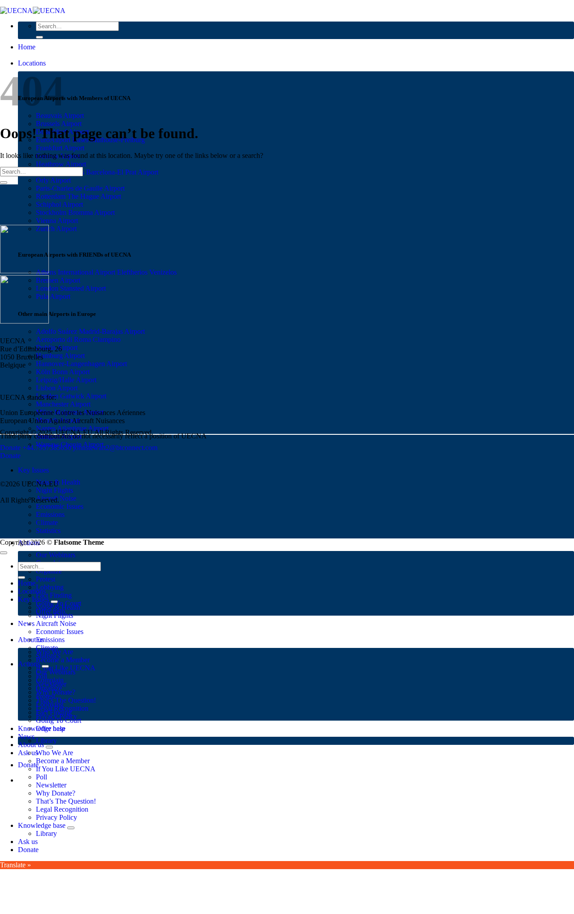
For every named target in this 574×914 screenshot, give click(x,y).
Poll (41, 777)
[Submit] (39, 37)
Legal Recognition (62, 809)
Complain (50, 680)
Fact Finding (54, 595)
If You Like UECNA (66, 769)
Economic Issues (59, 506)
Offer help (50, 728)
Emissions (50, 514)
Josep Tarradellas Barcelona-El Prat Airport (97, 172)
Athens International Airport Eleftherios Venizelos (106, 272)
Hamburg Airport (60, 355)
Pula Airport (53, 296)
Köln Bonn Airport (63, 372)
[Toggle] (54, 601)
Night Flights (54, 490)
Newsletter (51, 785)
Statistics (48, 530)
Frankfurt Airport (60, 148)
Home (26, 47)
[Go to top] (3, 552)
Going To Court (58, 720)
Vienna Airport (57, 220)
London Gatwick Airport (71, 396)
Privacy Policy (56, 817)
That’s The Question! (66, 700)
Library (46, 740)
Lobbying (50, 587)
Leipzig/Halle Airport (66, 380)
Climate (47, 522)
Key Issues (33, 470)
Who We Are (54, 753)
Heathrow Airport (61, 164)
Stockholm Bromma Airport (75, 212)
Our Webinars (55, 555)
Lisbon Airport (57, 388)
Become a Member (63, 660)
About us (31, 744)
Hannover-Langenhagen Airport (81, 363)
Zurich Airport (56, 228)
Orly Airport (53, 180)
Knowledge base (41, 825)
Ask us (28, 753)
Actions (29, 664)
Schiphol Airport (59, 204)
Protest (45, 579)
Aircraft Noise (56, 623)
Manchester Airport (63, 404)
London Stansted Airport (71, 288)
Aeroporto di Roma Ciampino (78, 339)
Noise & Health (58, 607)
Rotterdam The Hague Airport (78, 196)
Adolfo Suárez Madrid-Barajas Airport (90, 331)
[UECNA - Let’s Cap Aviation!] (32, 10)
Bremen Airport (58, 280)
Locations (32, 63)
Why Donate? (55, 793)
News (26, 623)
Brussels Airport (59, 123)
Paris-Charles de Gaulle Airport (80, 188)
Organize (49, 688)
